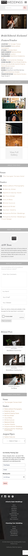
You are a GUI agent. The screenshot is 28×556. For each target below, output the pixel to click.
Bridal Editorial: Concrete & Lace (14, 350)
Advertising (14, 512)
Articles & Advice (14, 535)
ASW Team (6, 245)
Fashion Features (14, 386)
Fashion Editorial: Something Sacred (14, 370)
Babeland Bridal (16, 52)
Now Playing (14, 388)
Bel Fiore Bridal (15, 62)
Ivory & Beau (8, 199)
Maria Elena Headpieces (17, 56)
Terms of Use (14, 517)
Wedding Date (6, 473)
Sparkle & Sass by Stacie (12, 192)
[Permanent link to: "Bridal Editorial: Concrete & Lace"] (14, 341)
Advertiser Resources (14, 513)
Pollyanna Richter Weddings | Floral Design (13, 429)
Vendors (14, 528)
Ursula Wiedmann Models (11, 72)
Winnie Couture (10, 66)
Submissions (14, 508)
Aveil (2, 58)
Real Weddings (14, 533)
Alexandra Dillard (12, 50)
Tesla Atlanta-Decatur (19, 74)
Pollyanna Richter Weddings (14, 60)
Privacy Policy (14, 515)
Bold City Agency (17, 547)
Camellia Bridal (10, 64)
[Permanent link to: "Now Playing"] (14, 380)
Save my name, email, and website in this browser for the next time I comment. (13, 310)
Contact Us (14, 506)
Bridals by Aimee (9, 189)
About (14, 505)
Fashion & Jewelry (11, 347)
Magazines (14, 510)
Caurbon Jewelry (9, 210)
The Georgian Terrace (14, 44)
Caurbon (13, 54)
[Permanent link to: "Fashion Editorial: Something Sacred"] (14, 360)
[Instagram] (5, 496)
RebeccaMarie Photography (13, 186)
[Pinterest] (9, 496)
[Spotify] (13, 496)
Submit (5, 483)
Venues (14, 526)
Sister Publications (14, 519)
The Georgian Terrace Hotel (13, 176)
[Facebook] (1, 496)
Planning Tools (14, 530)
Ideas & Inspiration (14, 531)
